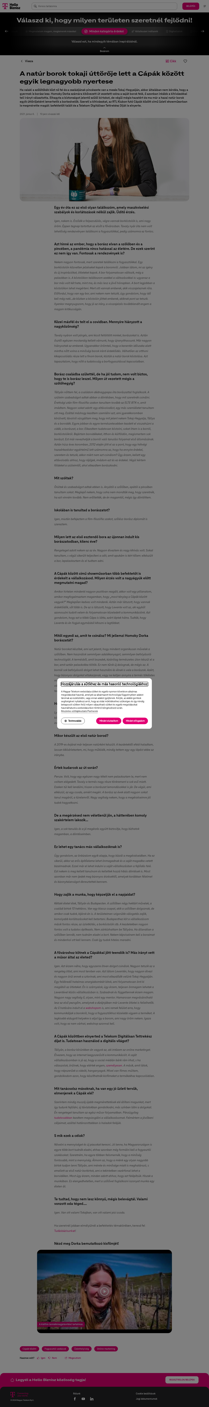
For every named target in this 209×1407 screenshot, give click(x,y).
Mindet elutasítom (108, 721)
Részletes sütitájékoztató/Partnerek (79, 711)
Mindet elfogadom (135, 721)
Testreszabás (74, 721)
